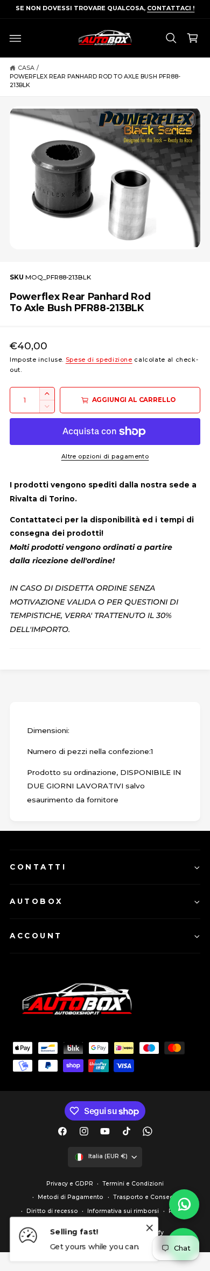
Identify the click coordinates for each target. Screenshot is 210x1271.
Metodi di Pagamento (70, 1197)
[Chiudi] (149, 1227)
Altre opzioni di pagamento (105, 456)
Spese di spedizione (99, 359)
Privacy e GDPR (69, 1183)
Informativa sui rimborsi (123, 1211)
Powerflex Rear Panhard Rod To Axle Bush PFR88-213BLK (95, 81)
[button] (15, 38)
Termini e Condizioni (133, 1183)
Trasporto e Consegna (147, 1197)
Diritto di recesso (52, 1211)
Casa (26, 67)
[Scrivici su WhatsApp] (184, 1204)
